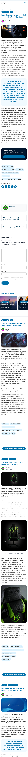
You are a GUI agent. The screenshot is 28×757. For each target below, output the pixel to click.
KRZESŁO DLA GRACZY (9, 656)
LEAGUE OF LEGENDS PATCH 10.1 (11, 430)
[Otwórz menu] (25, 3)
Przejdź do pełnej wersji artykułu (13, 448)
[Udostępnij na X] (12, 186)
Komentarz (4, 247)
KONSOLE (4, 685)
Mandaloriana (12, 75)
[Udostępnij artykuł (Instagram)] (6, 186)
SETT (13, 433)
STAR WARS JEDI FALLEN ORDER (11, 179)
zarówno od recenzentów (8, 43)
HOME (2, 9)
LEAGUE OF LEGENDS (8, 427)
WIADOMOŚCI (13, 459)
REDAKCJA (7, 20)
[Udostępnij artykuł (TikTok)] (9, 186)
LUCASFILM (19, 169)
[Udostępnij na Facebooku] (2, 186)
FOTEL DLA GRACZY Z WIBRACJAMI (12, 650)
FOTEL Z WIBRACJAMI (8, 653)
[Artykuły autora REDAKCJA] (5, 207)
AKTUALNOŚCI (9, 9)
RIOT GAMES (6, 433)
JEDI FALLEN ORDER (8, 169)
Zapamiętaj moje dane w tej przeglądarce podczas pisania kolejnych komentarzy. (14, 278)
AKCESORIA (4, 459)
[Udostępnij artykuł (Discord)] (15, 186)
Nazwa (3, 264)
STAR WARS (5, 176)
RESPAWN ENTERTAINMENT (10, 172)
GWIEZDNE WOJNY (7, 166)
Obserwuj (14, 156)
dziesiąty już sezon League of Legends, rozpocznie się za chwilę (13, 412)
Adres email (4, 271)
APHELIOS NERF (15, 423)
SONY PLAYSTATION (13, 685)
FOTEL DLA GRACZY (16, 646)
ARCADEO (5, 646)
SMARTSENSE (6, 659)
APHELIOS (5, 423)
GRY (11, 11)
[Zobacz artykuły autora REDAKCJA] (2, 21)
